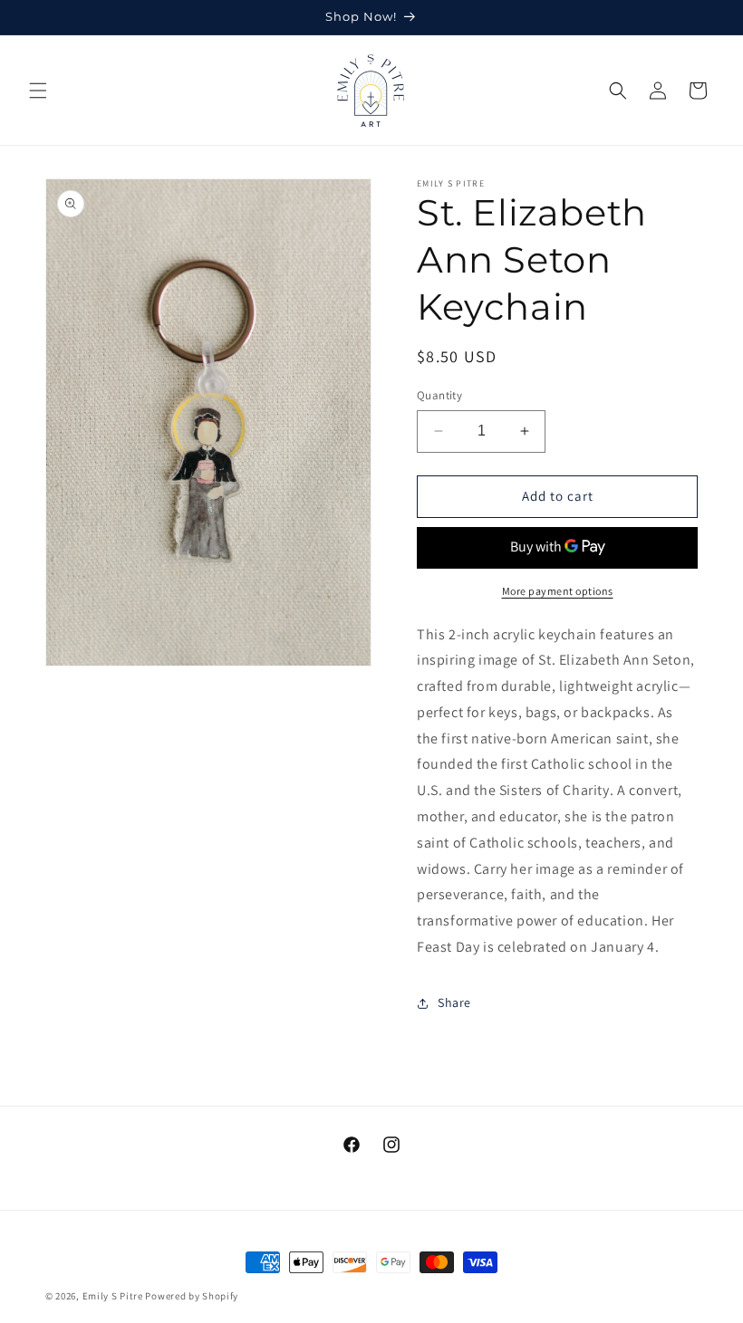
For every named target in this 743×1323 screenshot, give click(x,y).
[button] (38, 90)
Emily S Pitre (112, 1295)
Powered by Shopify (191, 1295)
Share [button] (454, 1002)
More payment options (557, 591)
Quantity (439, 395)
